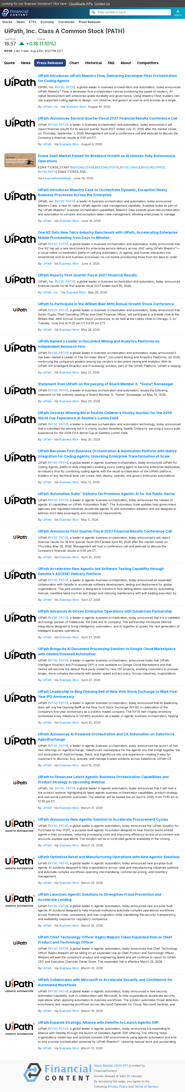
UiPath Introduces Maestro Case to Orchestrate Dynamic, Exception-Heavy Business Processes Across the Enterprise (102, 192)
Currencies (66, 22)
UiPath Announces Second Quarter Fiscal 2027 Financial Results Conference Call (107, 118)
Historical (93, 63)
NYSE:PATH (47, 172)
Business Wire (75, 106)
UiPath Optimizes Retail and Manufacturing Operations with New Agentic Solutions (109, 857)
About (126, 63)
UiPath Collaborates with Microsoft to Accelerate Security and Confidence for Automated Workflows (105, 982)
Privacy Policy (118, 1086)
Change (41, 39)
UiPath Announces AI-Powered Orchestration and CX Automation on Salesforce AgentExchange (106, 737)
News (21, 22)
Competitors (148, 63)
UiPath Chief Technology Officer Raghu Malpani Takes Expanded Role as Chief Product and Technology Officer (105, 940)
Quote (9, 63)
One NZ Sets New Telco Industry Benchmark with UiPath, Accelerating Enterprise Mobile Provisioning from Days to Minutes (108, 235)
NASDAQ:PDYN (107, 167)
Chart (74, 63)
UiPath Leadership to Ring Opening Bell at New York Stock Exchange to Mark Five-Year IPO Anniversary (108, 694)
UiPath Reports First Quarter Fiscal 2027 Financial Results (87, 275)
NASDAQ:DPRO (153, 167)
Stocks (7, 22)
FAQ (111, 63)
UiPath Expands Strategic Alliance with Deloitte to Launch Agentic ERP (98, 1022)
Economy (47, 22)
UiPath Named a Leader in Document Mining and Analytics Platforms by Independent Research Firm (99, 344)
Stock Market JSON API (111, 1065)
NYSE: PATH (65, 87)
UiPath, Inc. (50, 106)
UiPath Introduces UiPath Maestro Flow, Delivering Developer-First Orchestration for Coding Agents (107, 78)
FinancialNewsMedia (57, 178)
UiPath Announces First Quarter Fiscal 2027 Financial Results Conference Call (105, 531)
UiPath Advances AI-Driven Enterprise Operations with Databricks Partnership (105, 611)
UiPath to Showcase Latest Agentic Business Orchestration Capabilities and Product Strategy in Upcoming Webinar (103, 779)
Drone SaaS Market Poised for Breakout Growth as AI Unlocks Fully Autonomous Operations (106, 158)
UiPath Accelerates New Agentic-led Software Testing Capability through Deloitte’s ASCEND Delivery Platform (101, 571)
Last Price (10, 39)
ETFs (32, 22)
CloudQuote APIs (81, 3)
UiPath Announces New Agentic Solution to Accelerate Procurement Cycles (103, 819)
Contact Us (102, 3)
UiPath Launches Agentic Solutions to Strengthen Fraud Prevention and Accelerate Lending (99, 897)
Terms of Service (146, 1086)
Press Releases (90, 22)
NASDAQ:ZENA (82, 167)
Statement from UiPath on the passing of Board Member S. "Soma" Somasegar (105, 384)
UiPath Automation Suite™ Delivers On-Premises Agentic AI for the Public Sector (106, 494)
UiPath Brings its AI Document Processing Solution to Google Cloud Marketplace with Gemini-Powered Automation (107, 651)
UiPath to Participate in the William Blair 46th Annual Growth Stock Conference (106, 304)
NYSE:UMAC (130, 167)
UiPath (47, 144)
